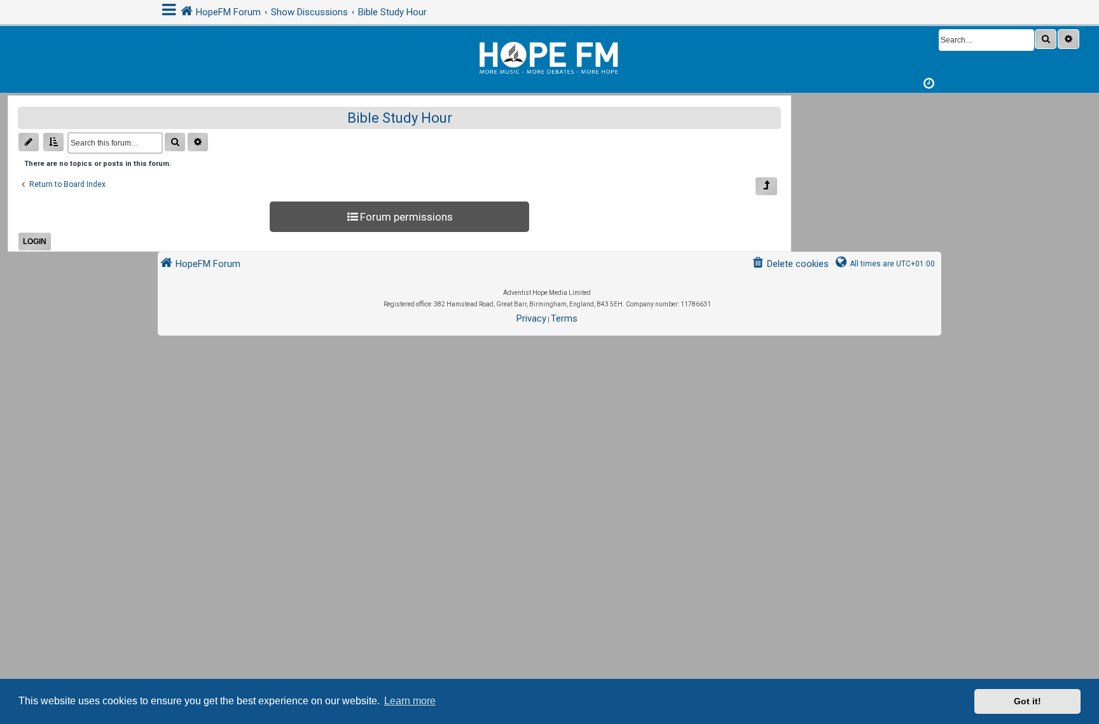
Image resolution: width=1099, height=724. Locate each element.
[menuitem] (790, 264)
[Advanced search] (1068, 39)
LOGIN (34, 241)
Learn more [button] (410, 700)
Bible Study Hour (399, 118)
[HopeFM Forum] (549, 56)
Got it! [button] (1027, 701)
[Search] (1045, 39)
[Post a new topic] (28, 142)
